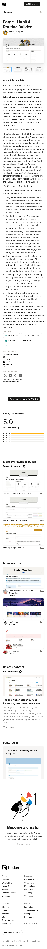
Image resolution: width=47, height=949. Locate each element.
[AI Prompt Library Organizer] (23, 507)
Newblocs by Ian (16, 31)
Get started (23, 844)
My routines (14, 651)
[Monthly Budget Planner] (23, 534)
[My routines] (23, 638)
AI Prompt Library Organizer (15, 520)
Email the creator (12, 354)
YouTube (9, 364)
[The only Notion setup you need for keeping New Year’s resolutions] (23, 685)
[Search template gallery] (41, 12)
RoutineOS (13, 622)
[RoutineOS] (23, 609)
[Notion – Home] (4, 4)
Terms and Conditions (11, 382)
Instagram (9, 367)
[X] (5, 375)
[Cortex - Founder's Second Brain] (23, 480)
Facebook (9, 362)
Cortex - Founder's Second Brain (17, 493)
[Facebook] (15, 375)
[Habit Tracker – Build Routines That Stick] (23, 577)
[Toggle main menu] (43, 4)
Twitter (8, 359)
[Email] (20, 375)
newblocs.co (10, 357)
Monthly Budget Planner (13, 547)
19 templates (13, 34)
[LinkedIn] (10, 375)
